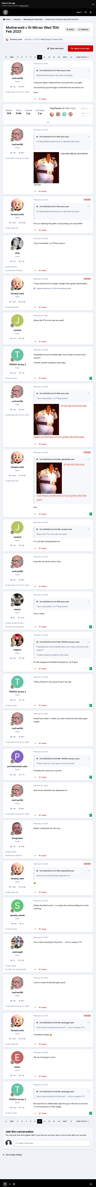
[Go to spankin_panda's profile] (17, 905)
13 (54, 57)
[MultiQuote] (35, 99)
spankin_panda (17, 915)
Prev (12, 57)
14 (59, 57)
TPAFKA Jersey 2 (17, 364)
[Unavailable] (49, 465)
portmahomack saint (17, 766)
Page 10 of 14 (82, 57)
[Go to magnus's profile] (70, 114)
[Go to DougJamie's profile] (17, 828)
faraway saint (16, 39)
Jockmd (17, 330)
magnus (17, 650)
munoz (63, 70)
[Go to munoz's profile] (17, 599)
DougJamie (17, 838)
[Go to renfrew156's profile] (17, 68)
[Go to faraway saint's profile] (7, 39)
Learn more (5, 4)
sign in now (60, 1135)
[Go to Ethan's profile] (17, 1057)
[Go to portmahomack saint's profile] (17, 756)
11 (44, 57)
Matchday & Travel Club (51, 39)
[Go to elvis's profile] (17, 243)
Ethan (17, 1067)
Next (65, 57)
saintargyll (17, 952)
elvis (63, 137)
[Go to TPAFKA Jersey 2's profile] (64, 114)
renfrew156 (17, 78)
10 (39, 57)
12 (49, 57)
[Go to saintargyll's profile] (17, 942)
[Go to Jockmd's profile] (17, 320)
